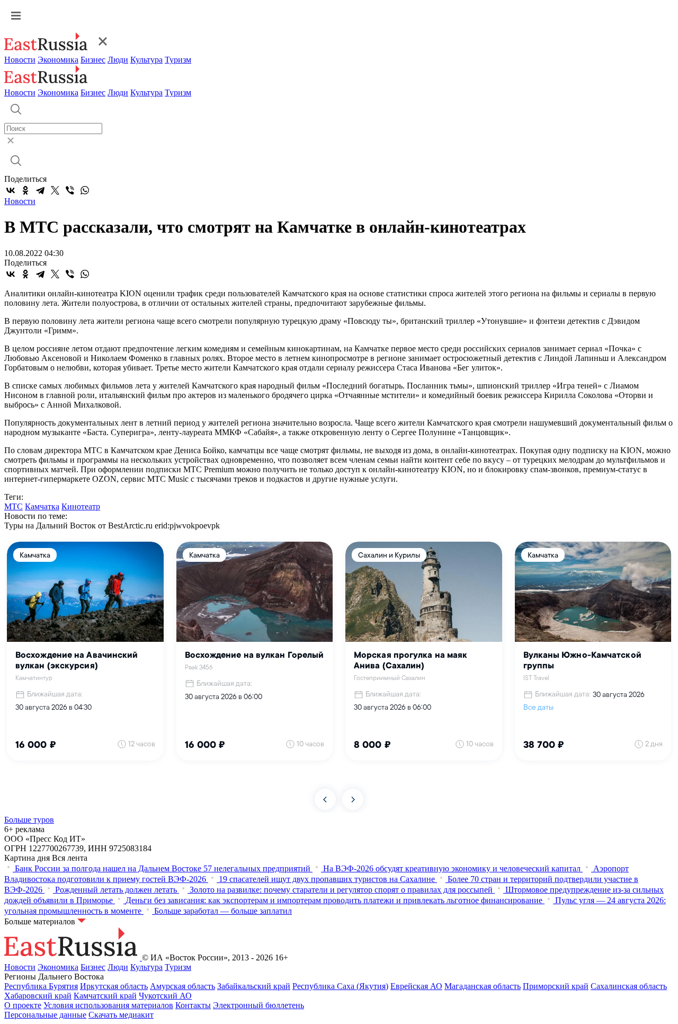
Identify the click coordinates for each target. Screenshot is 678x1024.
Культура (146, 59)
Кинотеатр (80, 506)
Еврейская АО (416, 986)
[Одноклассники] (25, 190)
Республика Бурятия (41, 986)
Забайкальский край (253, 986)
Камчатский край (105, 995)
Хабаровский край (38, 995)
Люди (118, 59)
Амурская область (182, 986)
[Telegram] (40, 190)
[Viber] (70, 190)
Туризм (178, 59)
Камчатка (42, 506)
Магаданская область (482, 986)
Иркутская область (114, 986)
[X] (55, 190)
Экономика (58, 59)
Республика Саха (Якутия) (340, 986)
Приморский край (555, 986)
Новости (19, 59)
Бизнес (93, 59)
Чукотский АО (165, 995)
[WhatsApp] (84, 190)
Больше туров (29, 819)
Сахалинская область (629, 986)
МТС (13, 506)
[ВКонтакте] (10, 190)
